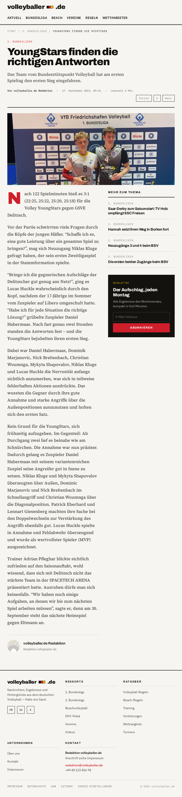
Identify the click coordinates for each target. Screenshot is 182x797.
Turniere (129, 732)
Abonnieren (141, 327)
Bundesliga (36, 18)
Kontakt (12, 761)
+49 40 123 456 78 (78, 770)
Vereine (74, 18)
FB (11, 709)
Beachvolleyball (76, 708)
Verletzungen (132, 716)
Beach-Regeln (133, 700)
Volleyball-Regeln (135, 692)
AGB (53, 786)
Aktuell (14, 18)
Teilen (144, 98)
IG (20, 709)
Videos (70, 732)
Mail (168, 98)
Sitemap (67, 786)
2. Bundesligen (34, 31)
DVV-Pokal (72, 716)
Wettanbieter (115, 18)
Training (128, 708)
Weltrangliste (132, 724)
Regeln (91, 18)
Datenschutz (37, 786)
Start (11, 31)
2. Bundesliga (74, 700)
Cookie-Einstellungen (95, 786)
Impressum (15, 769)
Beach (56, 18)
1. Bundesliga (74, 692)
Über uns (13, 753)
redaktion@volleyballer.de (84, 765)
